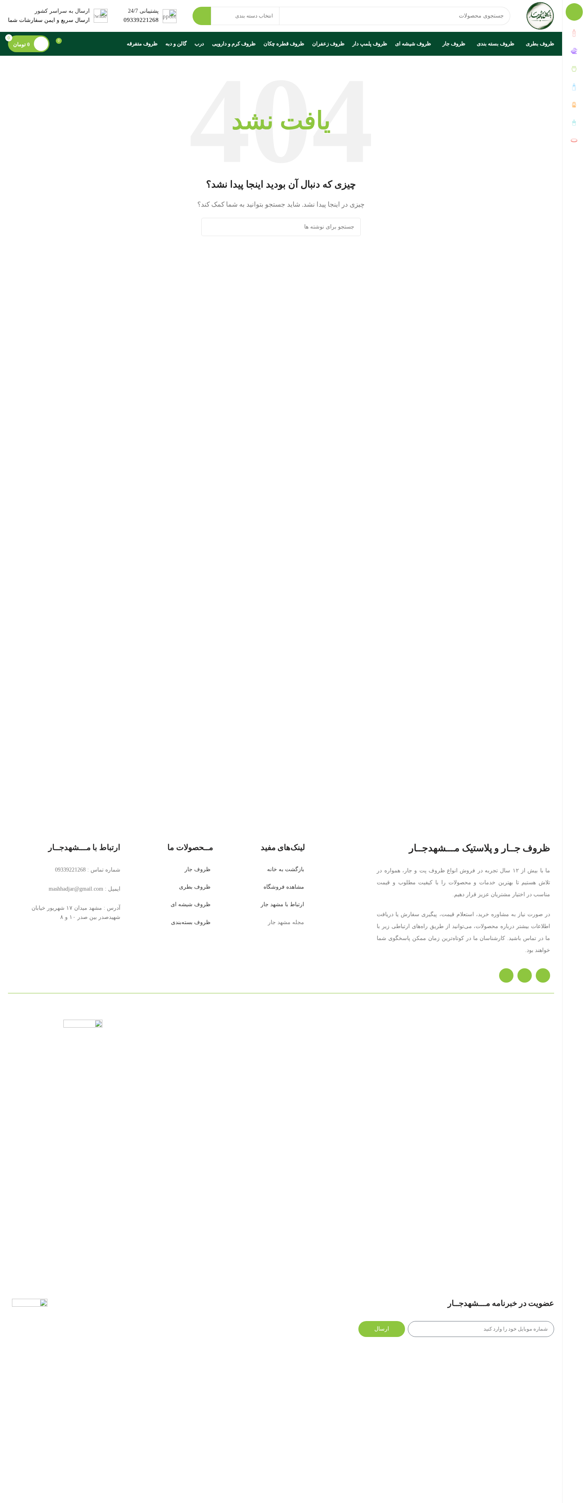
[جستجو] (202, 16)
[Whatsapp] (524, 975)
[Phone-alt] (543, 975)
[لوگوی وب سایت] (540, 15)
